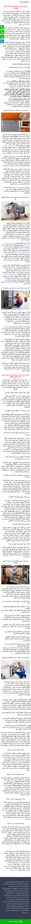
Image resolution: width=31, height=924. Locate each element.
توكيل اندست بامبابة (18, 187)
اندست (15, 870)
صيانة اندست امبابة (9, 145)
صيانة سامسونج (20, 727)
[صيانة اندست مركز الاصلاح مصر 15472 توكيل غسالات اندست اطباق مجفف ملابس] (24, 2)
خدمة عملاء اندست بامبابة (22, 252)
